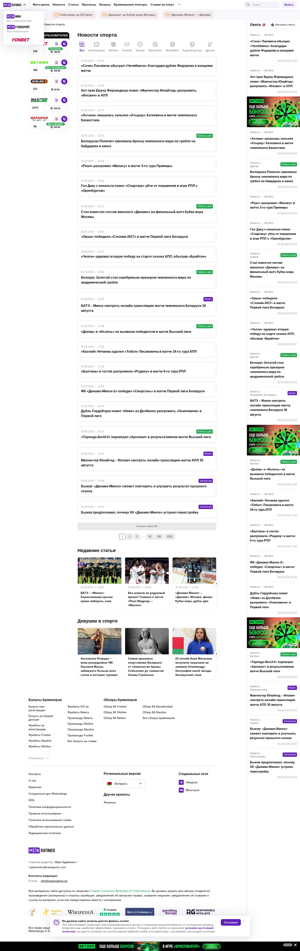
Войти (288, 4)
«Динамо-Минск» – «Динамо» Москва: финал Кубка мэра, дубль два (193, 597)
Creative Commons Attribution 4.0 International (120, 891)
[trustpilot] (110, 912)
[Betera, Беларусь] (40, 62)
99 (150, 536)
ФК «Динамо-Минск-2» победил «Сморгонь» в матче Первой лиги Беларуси (272, 567)
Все (82, 50)
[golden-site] (51, 912)
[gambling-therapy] (169, 912)
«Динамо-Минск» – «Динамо (191, 14)
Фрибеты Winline (40, 746)
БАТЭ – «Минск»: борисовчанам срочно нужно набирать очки (97, 597)
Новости (59, 4)
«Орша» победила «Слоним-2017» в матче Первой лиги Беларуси (267, 302)
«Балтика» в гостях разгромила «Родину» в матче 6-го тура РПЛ (272, 535)
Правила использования (45, 813)
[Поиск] (248, 4)
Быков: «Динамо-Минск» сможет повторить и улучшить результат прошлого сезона (273, 733)
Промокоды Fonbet (80, 735)
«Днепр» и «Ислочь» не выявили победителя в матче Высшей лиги (272, 474)
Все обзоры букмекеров (158, 718)
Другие (210, 50)
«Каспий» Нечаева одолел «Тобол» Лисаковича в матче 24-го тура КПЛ (271, 505)
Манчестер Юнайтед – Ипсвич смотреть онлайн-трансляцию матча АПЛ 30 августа (272, 700)
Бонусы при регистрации (37, 708)
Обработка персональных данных (51, 826)
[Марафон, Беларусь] (40, 119)
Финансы (110, 802)
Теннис (140, 50)
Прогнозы (89, 4)
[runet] (33, 912)
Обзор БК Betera (115, 718)
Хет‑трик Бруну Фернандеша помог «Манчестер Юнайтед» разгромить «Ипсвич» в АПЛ (271, 81)
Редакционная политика (45, 833)
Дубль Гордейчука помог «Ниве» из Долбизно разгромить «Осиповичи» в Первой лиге (270, 600)
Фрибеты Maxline (40, 740)
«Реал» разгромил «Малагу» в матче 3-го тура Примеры (272, 205)
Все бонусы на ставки (82, 741)
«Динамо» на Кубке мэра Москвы (132, 14)
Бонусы (105, 4)
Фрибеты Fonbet (40, 735)
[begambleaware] (139, 912)
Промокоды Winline (80, 723)
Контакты (35, 774)
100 (159, 536)
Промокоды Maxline (81, 729)
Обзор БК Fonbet (115, 706)
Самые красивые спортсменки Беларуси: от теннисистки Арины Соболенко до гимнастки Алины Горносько (146, 666)
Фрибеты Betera (78, 712)
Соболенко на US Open (75, 14)
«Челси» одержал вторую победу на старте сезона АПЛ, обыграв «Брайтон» (272, 333)
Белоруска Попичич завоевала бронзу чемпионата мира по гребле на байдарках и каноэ (273, 176)
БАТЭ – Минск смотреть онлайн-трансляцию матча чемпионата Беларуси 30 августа (270, 407)
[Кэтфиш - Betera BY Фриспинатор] (150, 946)
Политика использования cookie (50, 820)
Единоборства (192, 50)
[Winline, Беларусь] (40, 81)
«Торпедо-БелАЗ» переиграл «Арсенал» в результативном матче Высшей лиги (272, 666)
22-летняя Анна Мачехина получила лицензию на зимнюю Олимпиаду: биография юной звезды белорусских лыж (193, 666)
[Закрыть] (294, 946)
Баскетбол (155, 50)
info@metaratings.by (54, 881)
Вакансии (35, 787)
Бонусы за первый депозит (41, 717)
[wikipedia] (80, 912)
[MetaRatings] (42, 850)
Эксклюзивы (96, 50)
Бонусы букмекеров (45, 700)
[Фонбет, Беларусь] (56, 44)
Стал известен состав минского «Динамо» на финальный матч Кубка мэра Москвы (272, 269)
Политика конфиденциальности (50, 807)
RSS (31, 800)
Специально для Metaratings (48, 793)
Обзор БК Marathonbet (158, 706)
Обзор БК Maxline (154, 712)
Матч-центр (41, 4)
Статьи (73, 4)
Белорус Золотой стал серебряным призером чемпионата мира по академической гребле (267, 369)
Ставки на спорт (162, 4)
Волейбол (172, 50)
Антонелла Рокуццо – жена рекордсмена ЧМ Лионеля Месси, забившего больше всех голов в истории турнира (99, 666)
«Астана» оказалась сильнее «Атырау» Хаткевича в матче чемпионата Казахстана (271, 143)
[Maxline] (40, 100)
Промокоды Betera (80, 718)
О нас (32, 780)
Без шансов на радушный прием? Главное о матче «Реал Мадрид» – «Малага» (146, 599)
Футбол (113, 50)
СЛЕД (169, 536)
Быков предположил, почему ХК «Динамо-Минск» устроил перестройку (272, 766)
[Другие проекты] (14, 5)
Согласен (231, 922)
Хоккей (127, 50)
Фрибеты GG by (78, 706)
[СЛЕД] (216, 583)
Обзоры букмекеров (120, 700)
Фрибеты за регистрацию (37, 727)
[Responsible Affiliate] (200, 912)
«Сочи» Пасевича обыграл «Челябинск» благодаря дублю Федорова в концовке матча (272, 48)
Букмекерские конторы (130, 4)
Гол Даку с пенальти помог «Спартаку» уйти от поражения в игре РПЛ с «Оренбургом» (273, 234)
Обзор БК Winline (115, 712)
